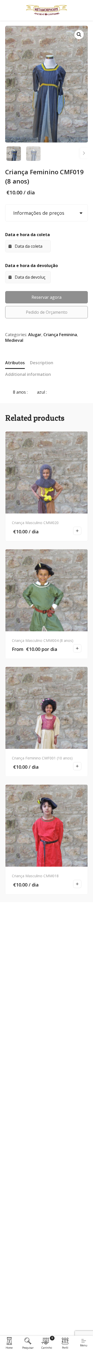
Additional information (28, 374)
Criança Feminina (60, 334)
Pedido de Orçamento (46, 312)
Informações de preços (37, 213)
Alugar (34, 334)
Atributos (15, 363)
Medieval (14, 340)
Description (41, 363)
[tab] (15, 363)
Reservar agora (46, 297)
